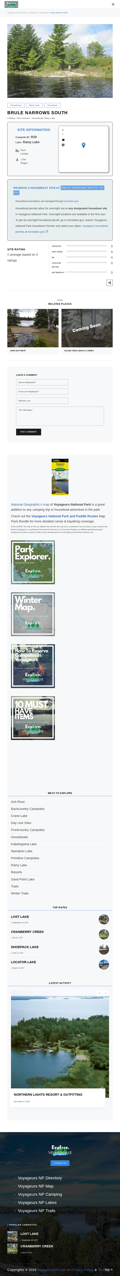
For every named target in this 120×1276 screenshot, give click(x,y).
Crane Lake (19, 816)
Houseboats (44, 13)
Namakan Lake (21, 851)
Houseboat (52, 105)
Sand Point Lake (22, 879)
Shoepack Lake (25, 947)
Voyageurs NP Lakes (37, 1202)
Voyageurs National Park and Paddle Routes (64, 516)
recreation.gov (71, 201)
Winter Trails (20, 893)
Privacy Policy (82, 1270)
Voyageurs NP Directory (40, 1178)
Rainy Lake (34, 105)
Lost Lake (20, 917)
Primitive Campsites (25, 858)
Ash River (18, 802)
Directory (33, 13)
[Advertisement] (60, 761)
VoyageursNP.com (51, 1270)
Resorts (16, 872)
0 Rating (11, 118)
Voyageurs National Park (17, 13)
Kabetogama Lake (24, 844)
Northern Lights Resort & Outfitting (48, 1094)
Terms (103, 1270)
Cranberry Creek (27, 932)
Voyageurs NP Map (36, 1186)
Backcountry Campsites (27, 809)
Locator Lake (23, 962)
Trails (15, 886)
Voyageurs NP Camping (40, 1194)
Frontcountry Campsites (28, 830)
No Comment (23, 118)
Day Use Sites (21, 823)
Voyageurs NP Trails (36, 1210)
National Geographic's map (30, 504)
